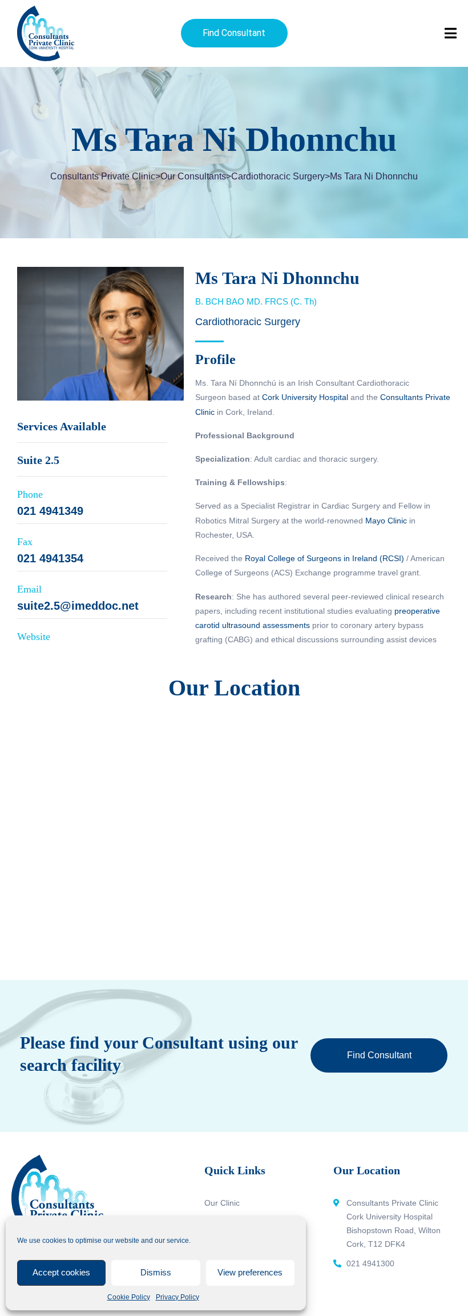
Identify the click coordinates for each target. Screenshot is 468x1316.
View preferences (250, 1272)
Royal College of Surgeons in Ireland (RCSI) (324, 558)
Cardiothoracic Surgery (247, 321)
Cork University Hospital (305, 397)
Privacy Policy (177, 1297)
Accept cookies (61, 1272)
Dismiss (155, 1272)
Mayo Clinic (386, 520)
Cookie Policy (128, 1297)
